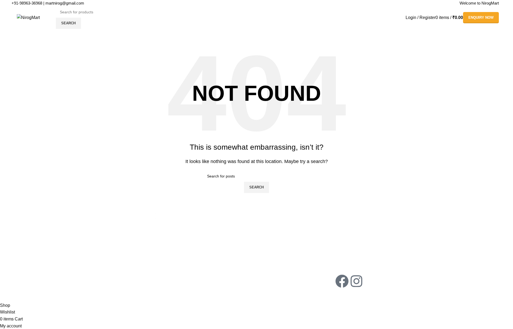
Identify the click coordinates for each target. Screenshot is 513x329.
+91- (26, 3)
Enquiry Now (480, 18)
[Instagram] (356, 281)
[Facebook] (342, 281)
